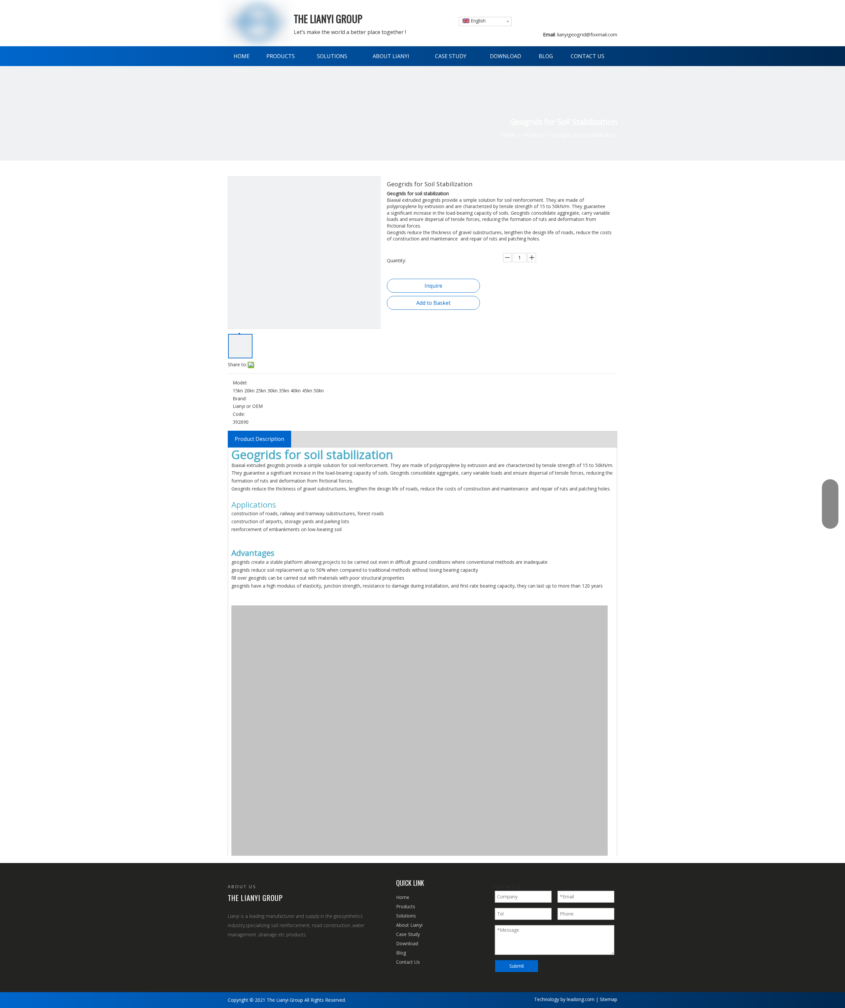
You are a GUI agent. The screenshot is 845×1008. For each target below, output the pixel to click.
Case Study (408, 934)
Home (402, 897)
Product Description (259, 439)
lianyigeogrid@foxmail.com (586, 34)
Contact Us (408, 962)
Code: (239, 414)
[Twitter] (261, 953)
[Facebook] (232, 953)
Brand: (240, 398)
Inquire (433, 285)
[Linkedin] (246, 953)
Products (405, 906)
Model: (240, 382)
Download (407, 943)
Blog (401, 953)
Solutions (406, 916)
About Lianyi (409, 925)
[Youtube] (275, 953)
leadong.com (580, 999)
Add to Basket (433, 302)
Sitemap (608, 999)
